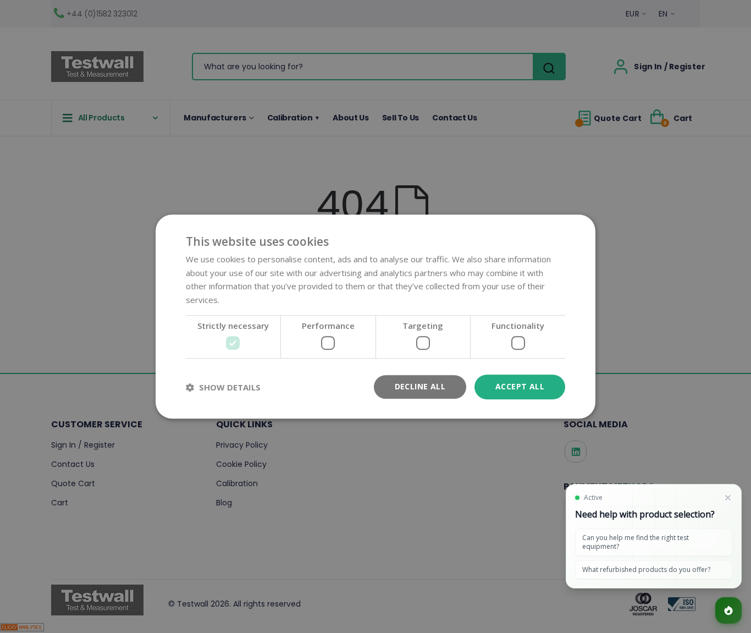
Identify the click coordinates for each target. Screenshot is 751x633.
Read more (243, 299)
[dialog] (375, 316)
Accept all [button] (519, 387)
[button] (223, 387)
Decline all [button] (420, 387)
